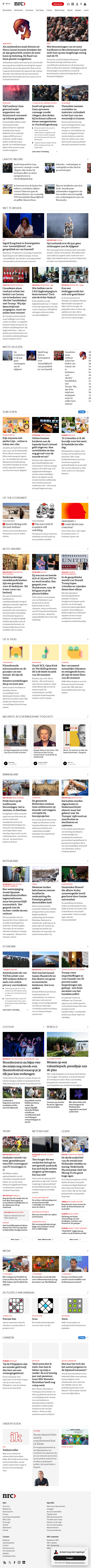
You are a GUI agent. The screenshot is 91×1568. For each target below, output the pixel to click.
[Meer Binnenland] (87, 774)
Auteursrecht (8, 1511)
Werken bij (7, 1509)
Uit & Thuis (10, 639)
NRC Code (7, 1519)
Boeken (78, 10)
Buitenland (18, 10)
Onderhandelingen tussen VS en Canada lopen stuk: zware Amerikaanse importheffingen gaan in (16, 1002)
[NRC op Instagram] (19, 1562)
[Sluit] (86, 1549)
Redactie (6, 1540)
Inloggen (69, 1558)
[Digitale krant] (72, 4)
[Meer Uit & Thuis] (87, 639)
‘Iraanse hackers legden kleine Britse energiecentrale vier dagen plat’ (45, 145)
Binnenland (7, 10)
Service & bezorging (54, 1525)
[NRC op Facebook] (14, 1562)
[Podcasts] (68, 4)
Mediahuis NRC (53, 1540)
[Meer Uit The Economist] (87, 498)
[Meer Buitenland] (87, 861)
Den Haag (40, 10)
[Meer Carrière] (87, 1337)
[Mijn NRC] (85, 4)
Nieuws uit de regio (54, 1522)
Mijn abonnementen (54, 1517)
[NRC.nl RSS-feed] (5, 1562)
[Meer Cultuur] (43, 1027)
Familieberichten (9, 1556)
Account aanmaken (54, 1511)
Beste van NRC (12, 549)
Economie (29, 10)
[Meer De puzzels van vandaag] (87, 1292)
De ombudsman (9, 1551)
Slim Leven (10, 412)
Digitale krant (52, 1514)
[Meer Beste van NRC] (87, 549)
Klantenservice (8, 1548)
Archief (5, 1525)
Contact (6, 1537)
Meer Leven (74, 1239)
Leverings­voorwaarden (11, 1517)
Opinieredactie (8, 1543)
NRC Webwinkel (53, 1545)
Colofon (6, 1545)
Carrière (8, 1337)
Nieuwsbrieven (53, 1527)
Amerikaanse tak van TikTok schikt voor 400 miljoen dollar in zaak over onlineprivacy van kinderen (16, 991)
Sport (7, 1131)
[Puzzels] (77, 4)
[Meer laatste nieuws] (87, 159)
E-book (5, 1530)
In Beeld (52, 1027)
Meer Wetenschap (44, 1239)
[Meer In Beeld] (87, 1027)
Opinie (70, 10)
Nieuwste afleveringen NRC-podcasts (28, 716)
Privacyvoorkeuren (54, 1530)
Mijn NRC (50, 1503)
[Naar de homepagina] (19, 4)
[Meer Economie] (87, 946)
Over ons (6, 1506)
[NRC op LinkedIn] (23, 1562)
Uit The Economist (15, 498)
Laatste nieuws (13, 159)
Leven (86, 10)
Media (7, 1251)
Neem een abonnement (56, 1506)
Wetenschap (60, 10)
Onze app (6, 1522)
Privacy (5, 1514)
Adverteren (7, 1527)
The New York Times (54, 1519)
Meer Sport (15, 1239)
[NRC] (9, 1496)
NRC (4, 1503)
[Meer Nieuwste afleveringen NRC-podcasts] (87, 716)
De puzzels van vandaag (19, 1292)
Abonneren (57, 4)
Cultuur (49, 10)
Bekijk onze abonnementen (75, 1563)
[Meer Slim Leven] (87, 412)
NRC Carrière (52, 1543)
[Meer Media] (87, 1251)
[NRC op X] (9, 1562)
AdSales (6, 1553)
